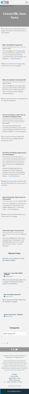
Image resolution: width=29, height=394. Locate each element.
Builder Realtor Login (14, 378)
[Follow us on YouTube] (16, 349)
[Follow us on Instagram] (14, 349)
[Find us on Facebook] (12, 349)
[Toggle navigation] (26, 2)
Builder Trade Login (14, 380)
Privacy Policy (14, 376)
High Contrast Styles (14, 382)
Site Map (14, 374)
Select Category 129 (9, 333)
